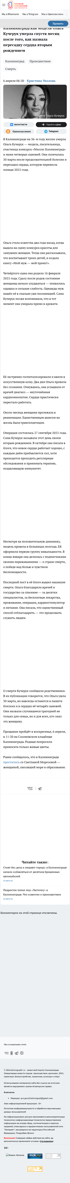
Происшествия (40, 61)
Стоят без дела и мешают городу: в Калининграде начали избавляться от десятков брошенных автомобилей (35, 874)
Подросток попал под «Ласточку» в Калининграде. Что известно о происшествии (32, 894)
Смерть (10, 69)
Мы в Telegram (30, 14)
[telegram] (41, 788)
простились (11, 762)
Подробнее (21, 1133)
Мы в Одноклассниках (53, 14)
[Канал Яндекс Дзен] (51, 124)
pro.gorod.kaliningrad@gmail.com (37, 1098)
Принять (58, 23)
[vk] (30, 788)
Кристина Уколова (41, 81)
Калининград (14, 61)
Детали (30, 1133)
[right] (66, 14)
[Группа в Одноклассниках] (18, 131)
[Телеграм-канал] (51, 131)
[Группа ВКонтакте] (18, 124)
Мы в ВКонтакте (10, 14)
